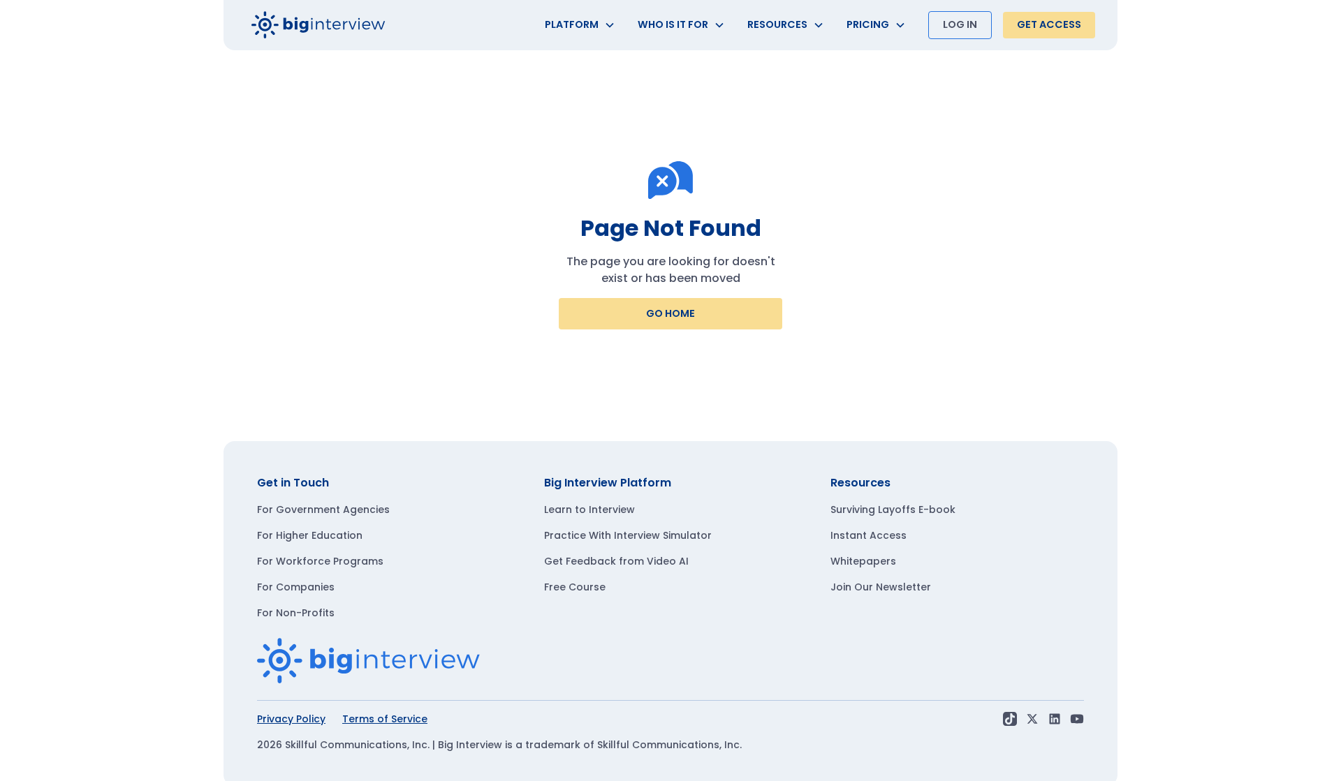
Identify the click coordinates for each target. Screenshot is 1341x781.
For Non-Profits (296, 613)
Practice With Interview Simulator (628, 535)
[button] (580, 25)
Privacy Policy (291, 719)
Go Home (670, 313)
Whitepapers (863, 561)
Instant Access (868, 535)
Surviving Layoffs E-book (892, 509)
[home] (318, 24)
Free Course (575, 587)
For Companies (296, 587)
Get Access (1049, 24)
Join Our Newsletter (880, 587)
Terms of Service (384, 719)
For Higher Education (309, 535)
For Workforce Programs (320, 561)
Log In (960, 24)
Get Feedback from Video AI (616, 561)
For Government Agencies (323, 509)
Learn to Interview (589, 509)
